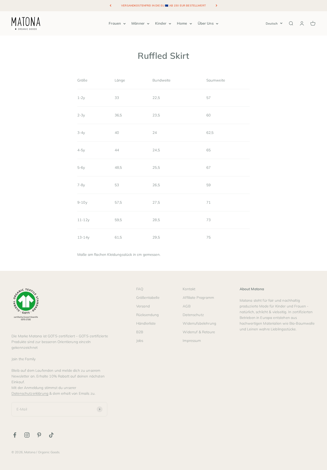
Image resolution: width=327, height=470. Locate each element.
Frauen (115, 23)
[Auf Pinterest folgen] (39, 435)
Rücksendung (147, 314)
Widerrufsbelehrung (199, 323)
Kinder (160, 23)
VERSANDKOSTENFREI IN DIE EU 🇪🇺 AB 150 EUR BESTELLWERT (163, 5)
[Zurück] (110, 5)
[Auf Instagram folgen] (27, 435)
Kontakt (189, 289)
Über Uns (206, 23)
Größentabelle (147, 297)
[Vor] (216, 5)
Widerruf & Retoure (199, 332)
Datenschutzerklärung (29, 393)
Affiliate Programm (198, 297)
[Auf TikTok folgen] (51, 435)
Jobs (139, 340)
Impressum (192, 340)
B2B (139, 332)
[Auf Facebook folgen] (14, 435)
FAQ (139, 289)
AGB (186, 306)
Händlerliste (146, 323)
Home (182, 23)
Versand (143, 306)
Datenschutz (193, 314)
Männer (138, 23)
